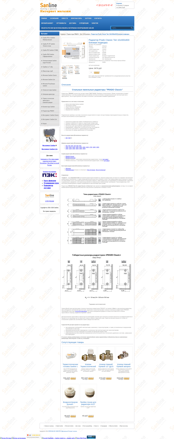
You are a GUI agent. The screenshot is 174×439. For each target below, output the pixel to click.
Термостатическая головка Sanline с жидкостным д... (70, 365)
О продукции (84, 23)
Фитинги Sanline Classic (50, 75)
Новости (65, 18)
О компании (54, 18)
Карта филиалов (50, 180)
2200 (70, 148)
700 (75, 146)
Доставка (72, 23)
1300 (77, 147)
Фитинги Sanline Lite (49, 79)
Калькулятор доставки (48, 186)
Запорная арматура (48, 94)
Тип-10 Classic (91, 170)
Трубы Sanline (59, 426)
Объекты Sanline (113, 426)
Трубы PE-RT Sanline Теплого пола (49, 45)
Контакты (98, 18)
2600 (77, 148)
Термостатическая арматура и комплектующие (48, 100)
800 (77, 146)
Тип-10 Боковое (85, 34)
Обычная (68, 168)
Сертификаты (61, 23)
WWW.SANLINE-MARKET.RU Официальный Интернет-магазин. (62, 431)
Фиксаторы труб (48, 71)
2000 (67, 148)
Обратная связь (76, 18)
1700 (90, 147)
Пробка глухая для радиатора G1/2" (88, 403)
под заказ (105, 159)
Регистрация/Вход (87, 426)
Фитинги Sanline (69, 426)
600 (72, 146)
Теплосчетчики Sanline (49, 90)
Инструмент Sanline (48, 145)
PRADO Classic (70, 156)
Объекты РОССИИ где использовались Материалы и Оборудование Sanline (67, 28)
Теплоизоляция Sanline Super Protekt (50, 62)
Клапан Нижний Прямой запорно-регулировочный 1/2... (124, 365)
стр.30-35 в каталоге (81, 311)
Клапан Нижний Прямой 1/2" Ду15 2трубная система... (106, 365)
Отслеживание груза (51, 183)
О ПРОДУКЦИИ (49, 201)
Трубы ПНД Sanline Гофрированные (48, 55)
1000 (67, 147)
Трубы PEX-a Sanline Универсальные (49, 39)
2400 (73, 148)
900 (80, 146)
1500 (84, 147)
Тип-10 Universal (100, 170)
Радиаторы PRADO (48, 111)
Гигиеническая (70, 170)
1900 (97, 147)
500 (69, 138)
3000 (84, 148)
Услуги (45, 123)
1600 (87, 147)
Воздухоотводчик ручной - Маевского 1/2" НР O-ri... (70, 403)
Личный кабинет (47, 23)
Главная (44, 18)
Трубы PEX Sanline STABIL (50, 50)
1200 (73, 147)
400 (67, 146)
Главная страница (49, 426)
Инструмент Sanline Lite (50, 119)
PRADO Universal (70, 158)
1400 (80, 147)
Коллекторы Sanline (49, 107)
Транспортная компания (49, 172)
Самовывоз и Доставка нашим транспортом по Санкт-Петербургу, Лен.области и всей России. (49, 162)
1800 (94, 147)
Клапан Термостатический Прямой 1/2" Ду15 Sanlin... (88, 365)
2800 (80, 148)
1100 (70, 147)
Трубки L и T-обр (48, 67)
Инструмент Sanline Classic (51, 115)
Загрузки (88, 18)
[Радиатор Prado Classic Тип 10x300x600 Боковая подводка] (65, 69)
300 (67, 138)
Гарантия (95, 23)
